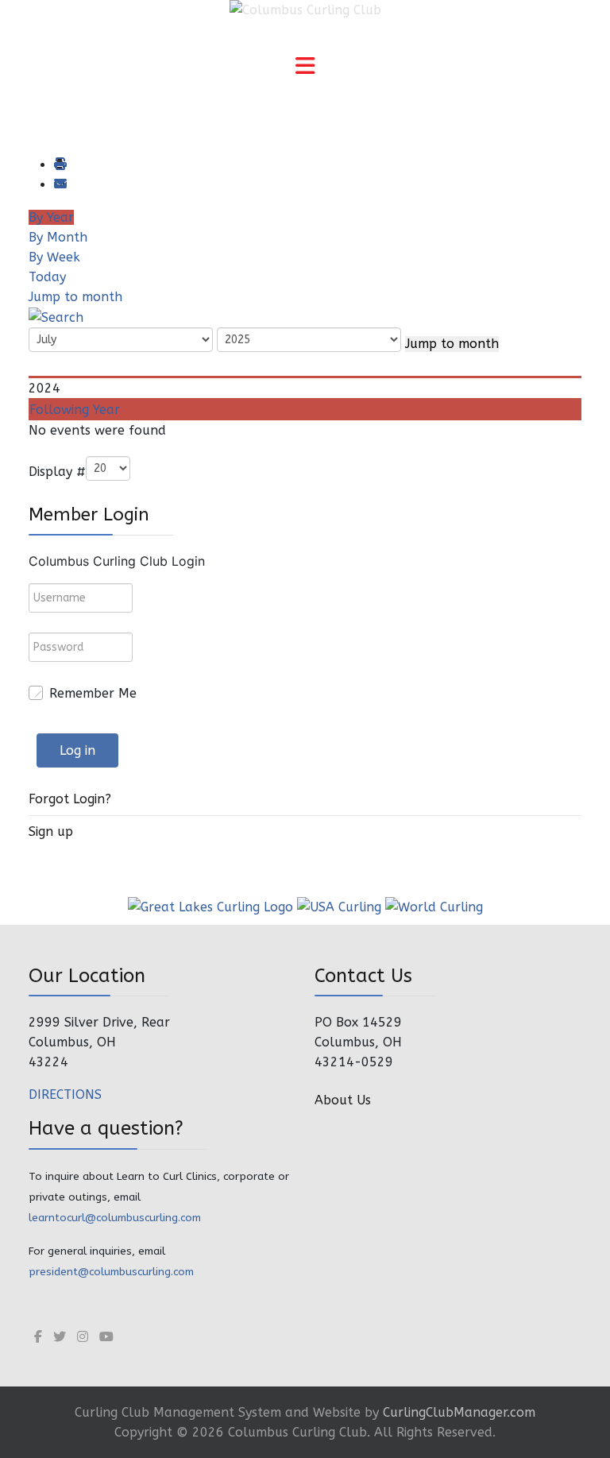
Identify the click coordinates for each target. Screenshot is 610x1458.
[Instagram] (82, 1336)
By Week (54, 257)
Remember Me (93, 693)
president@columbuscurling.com (111, 1272)
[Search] (56, 316)
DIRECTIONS (65, 1094)
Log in (77, 750)
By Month (58, 237)
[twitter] (59, 1336)
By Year (51, 217)
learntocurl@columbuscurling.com (115, 1218)
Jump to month (75, 296)
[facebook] (38, 1336)
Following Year (74, 409)
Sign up (51, 831)
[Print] (59, 164)
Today (47, 276)
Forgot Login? (70, 798)
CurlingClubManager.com (459, 1412)
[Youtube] (106, 1336)
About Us (343, 1100)
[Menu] (305, 67)
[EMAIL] (59, 184)
